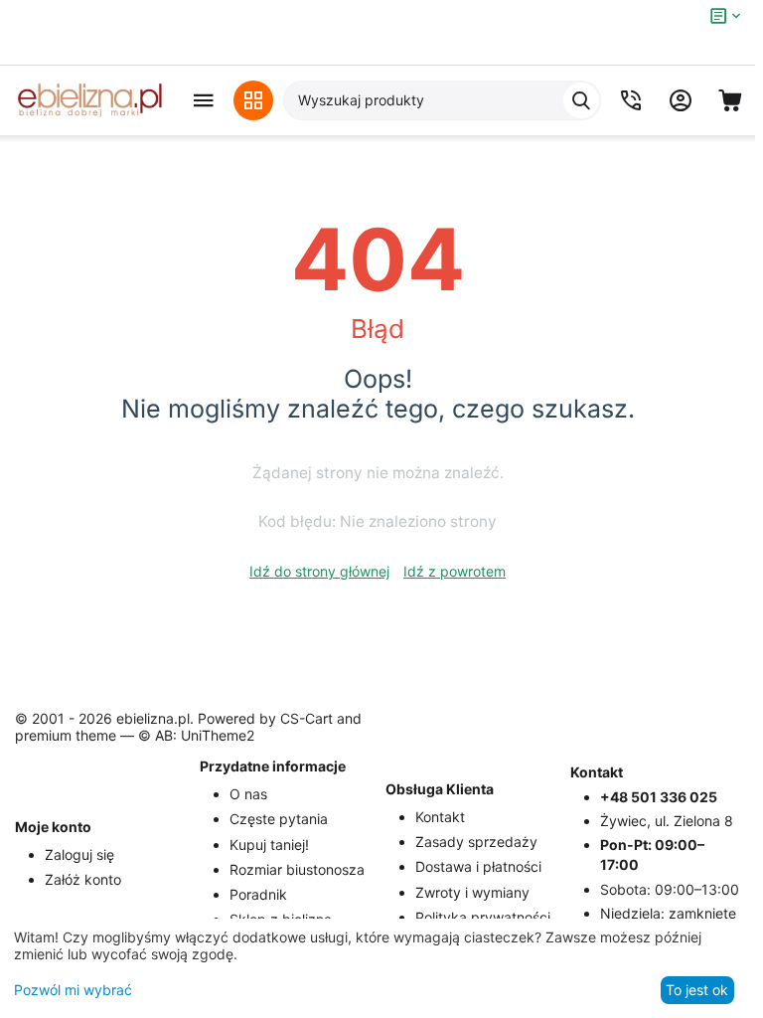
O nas (248, 793)
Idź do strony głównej (319, 571)
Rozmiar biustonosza (297, 869)
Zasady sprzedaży (476, 841)
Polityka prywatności (482, 917)
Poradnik (258, 894)
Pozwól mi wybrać (73, 989)
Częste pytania (278, 818)
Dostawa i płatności (478, 866)
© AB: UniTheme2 (196, 735)
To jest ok (697, 989)
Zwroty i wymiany (472, 892)
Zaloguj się (79, 854)
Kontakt (440, 816)
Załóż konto (83, 879)
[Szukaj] (581, 100)
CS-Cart (306, 718)
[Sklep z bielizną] (89, 100)
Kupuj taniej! (269, 844)
